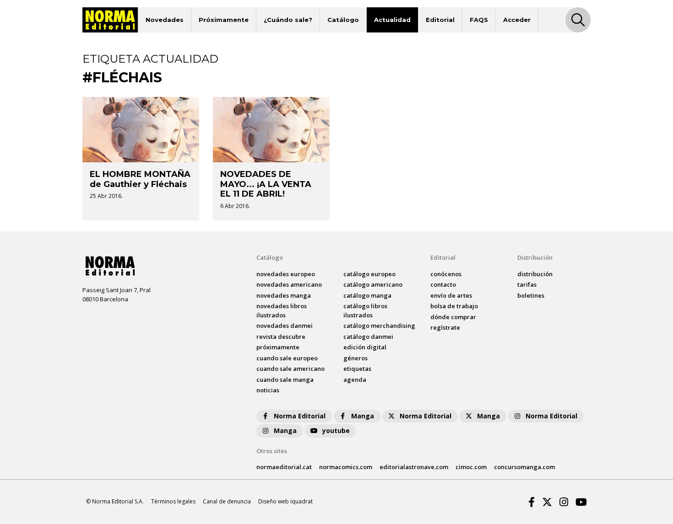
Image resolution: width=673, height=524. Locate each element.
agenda (354, 379)
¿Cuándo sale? (288, 19)
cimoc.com (471, 467)
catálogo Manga (367, 295)
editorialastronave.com (414, 467)
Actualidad (392, 19)
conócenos (445, 274)
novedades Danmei (284, 325)
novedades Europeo (285, 274)
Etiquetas (357, 368)
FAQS (479, 19)
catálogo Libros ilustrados (365, 310)
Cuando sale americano (290, 368)
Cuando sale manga (285, 379)
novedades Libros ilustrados (281, 310)
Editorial (440, 19)
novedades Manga (283, 295)
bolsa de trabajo (454, 306)
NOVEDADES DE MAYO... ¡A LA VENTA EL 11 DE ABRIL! (265, 184)
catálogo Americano (372, 284)
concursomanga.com (524, 467)
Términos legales (173, 501)
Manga (362, 416)
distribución (535, 274)
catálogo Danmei (368, 336)
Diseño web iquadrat (285, 501)
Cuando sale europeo (287, 358)
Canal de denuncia (227, 501)
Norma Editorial (300, 416)
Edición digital (364, 347)
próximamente (277, 347)
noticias (267, 390)
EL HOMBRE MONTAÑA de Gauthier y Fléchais (140, 179)
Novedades (165, 19)
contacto (443, 284)
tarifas (527, 284)
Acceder (517, 19)
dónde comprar (453, 317)
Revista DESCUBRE (280, 336)
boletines (530, 295)
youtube (336, 430)
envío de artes (451, 295)
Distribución (535, 257)
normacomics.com (345, 467)
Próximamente (224, 19)
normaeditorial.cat (284, 467)
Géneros (355, 358)
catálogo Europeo (369, 274)
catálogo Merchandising (379, 325)
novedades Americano (289, 284)
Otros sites (271, 451)
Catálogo (343, 19)
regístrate (445, 327)
